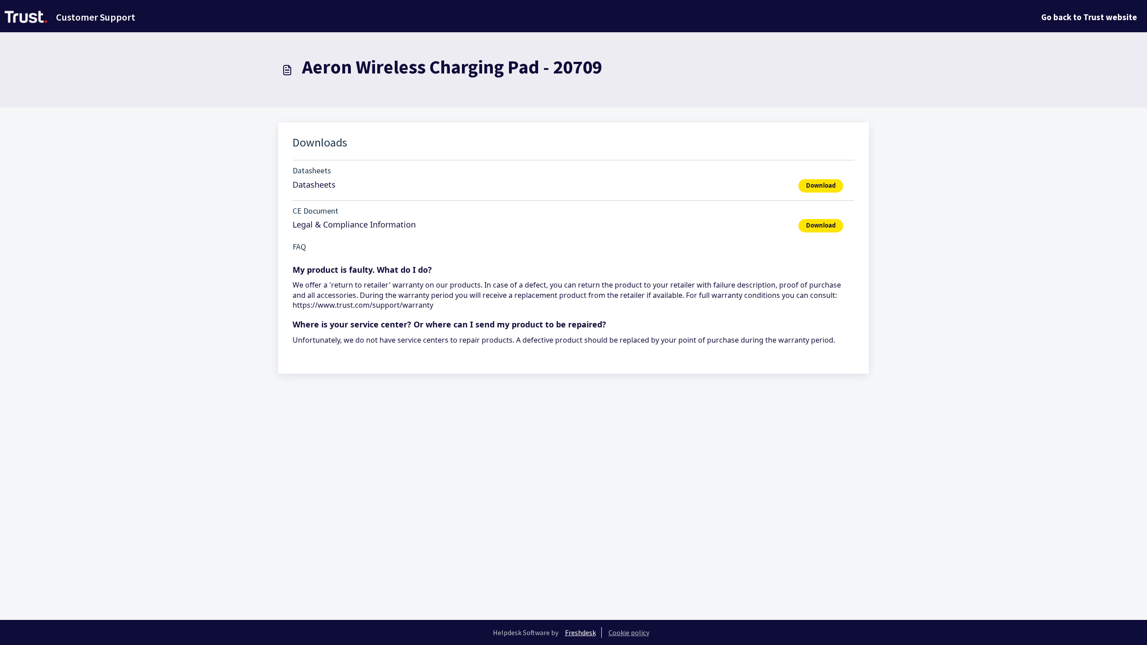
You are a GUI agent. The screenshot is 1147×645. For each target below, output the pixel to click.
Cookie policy (628, 632)
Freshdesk (580, 632)
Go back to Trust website (1089, 17)
